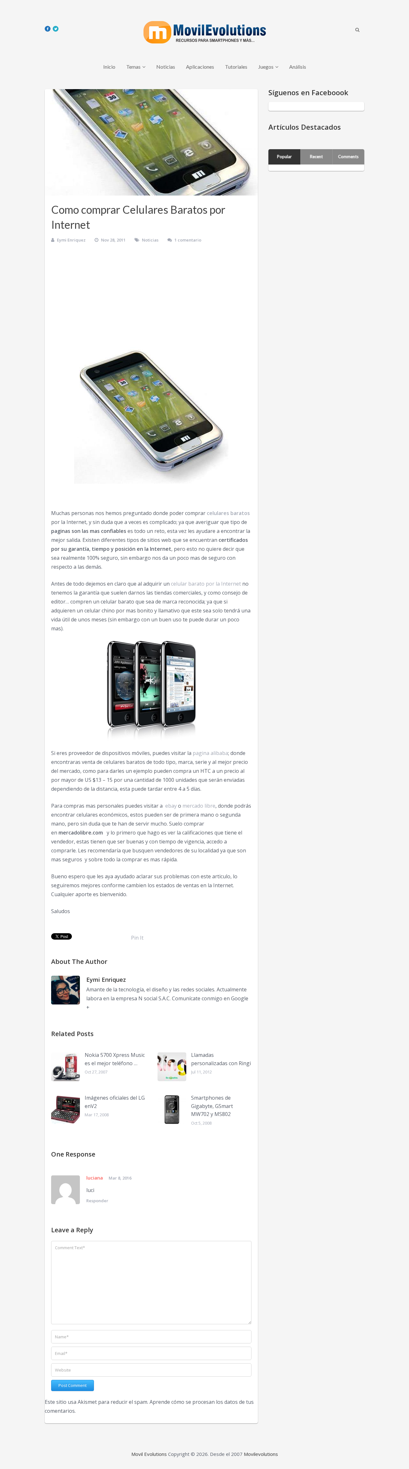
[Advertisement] (151, 297)
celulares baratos (228, 513)
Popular (284, 156)
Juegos (266, 67)
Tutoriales (236, 67)
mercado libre (198, 805)
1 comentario (187, 240)
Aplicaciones (200, 67)
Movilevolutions (261, 1454)
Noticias (165, 67)
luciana (94, 1177)
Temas (133, 67)
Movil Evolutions (149, 1454)
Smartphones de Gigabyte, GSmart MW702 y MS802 (212, 1106)
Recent (316, 156)
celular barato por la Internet (206, 583)
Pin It (137, 937)
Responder (97, 1201)
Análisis (297, 67)
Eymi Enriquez (71, 240)
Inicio (109, 67)
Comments (348, 156)
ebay (170, 805)
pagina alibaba (210, 753)
